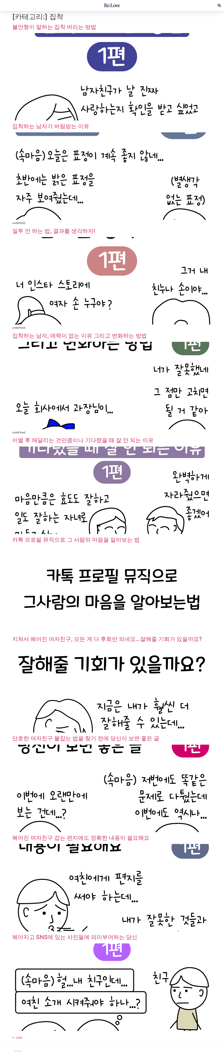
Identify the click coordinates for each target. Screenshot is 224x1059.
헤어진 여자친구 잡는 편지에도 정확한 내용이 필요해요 (80, 837)
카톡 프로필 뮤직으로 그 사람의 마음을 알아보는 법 (76, 539)
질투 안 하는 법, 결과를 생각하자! (53, 230)
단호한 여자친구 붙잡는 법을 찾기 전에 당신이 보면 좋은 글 (85, 738)
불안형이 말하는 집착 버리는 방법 (54, 26)
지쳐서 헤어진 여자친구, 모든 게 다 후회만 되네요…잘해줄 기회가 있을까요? (107, 639)
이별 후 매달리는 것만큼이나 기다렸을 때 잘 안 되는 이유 (83, 440)
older (17, 1037)
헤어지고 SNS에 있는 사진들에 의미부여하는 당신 (74, 937)
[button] (219, 5)
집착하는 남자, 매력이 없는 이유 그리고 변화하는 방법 (79, 335)
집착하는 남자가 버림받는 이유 (50, 126)
